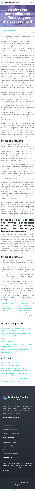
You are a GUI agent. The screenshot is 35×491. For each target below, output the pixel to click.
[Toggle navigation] (31, 2)
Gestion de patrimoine (9, 30)
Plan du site (18, 490)
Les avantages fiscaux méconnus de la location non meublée (9, 307)
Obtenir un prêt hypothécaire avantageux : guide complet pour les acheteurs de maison (25, 309)
